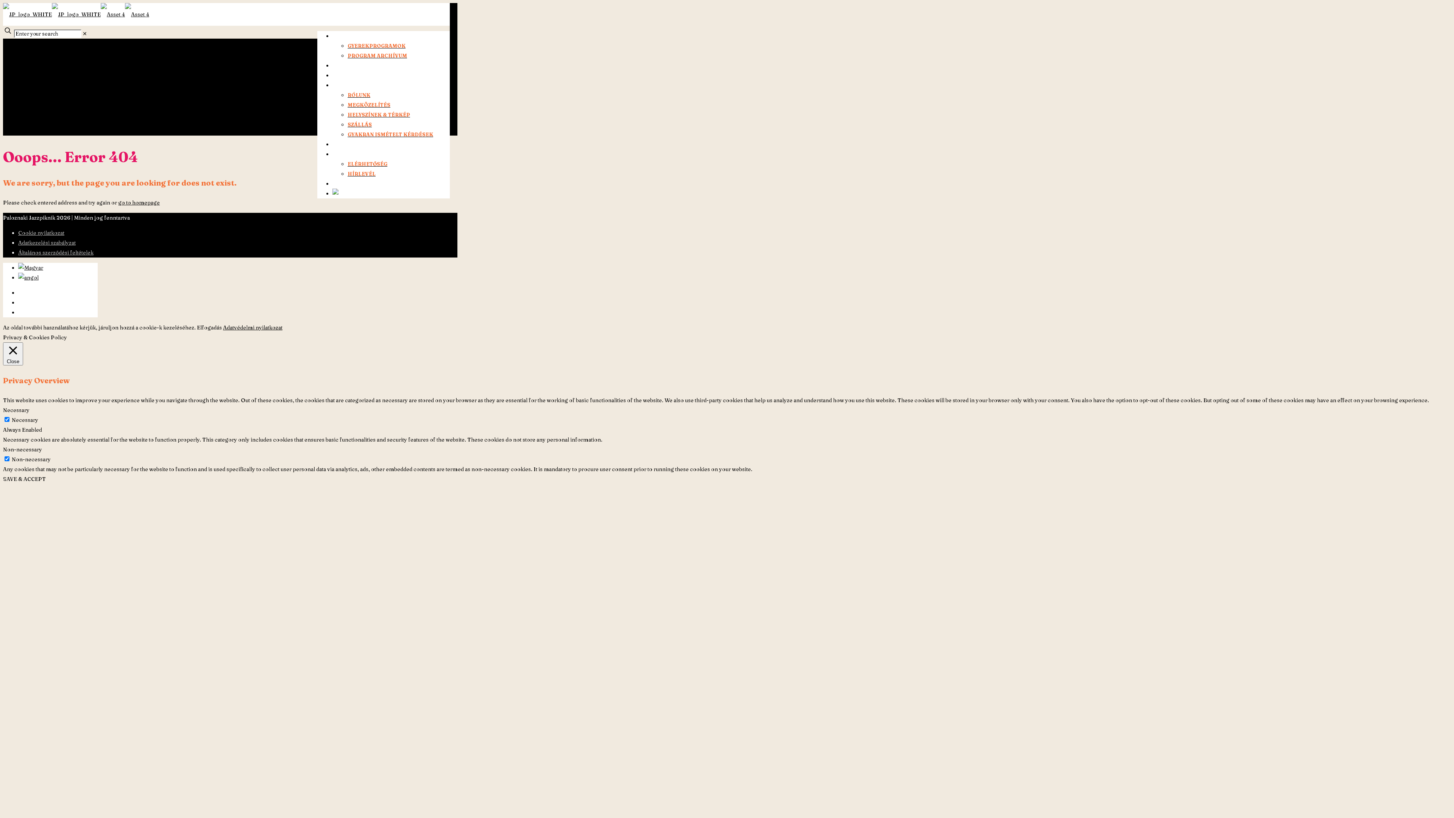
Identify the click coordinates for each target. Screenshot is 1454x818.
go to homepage (139, 202)
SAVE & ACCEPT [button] (24, 479)
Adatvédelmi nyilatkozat (252, 327)
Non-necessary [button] (22, 449)
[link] (85, 33)
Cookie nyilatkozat (41, 232)
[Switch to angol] (345, 193)
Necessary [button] (16, 410)
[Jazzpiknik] (76, 14)
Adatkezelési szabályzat (47, 242)
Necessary (25, 420)
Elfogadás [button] (209, 327)
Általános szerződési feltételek (56, 252)
